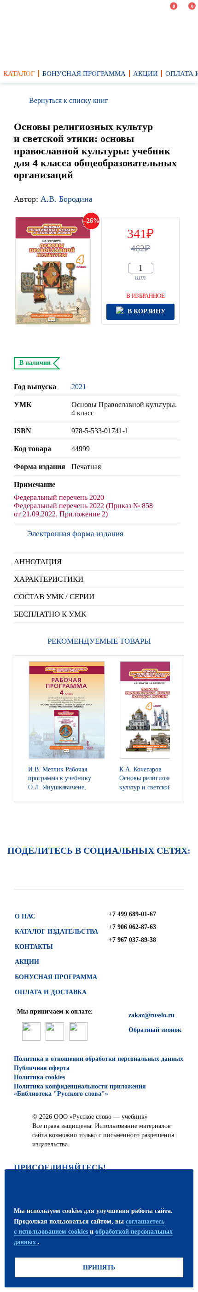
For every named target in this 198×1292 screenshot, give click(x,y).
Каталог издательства (56, 931)
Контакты (34, 946)
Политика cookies (39, 1077)
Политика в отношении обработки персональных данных (98, 1058)
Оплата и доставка (51, 992)
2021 (78, 387)
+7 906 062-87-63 (132, 927)
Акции (27, 961)
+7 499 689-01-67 (132, 914)
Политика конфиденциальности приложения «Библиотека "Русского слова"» (80, 1090)
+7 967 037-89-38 (132, 939)
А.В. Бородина (67, 199)
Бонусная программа (56, 977)
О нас (25, 916)
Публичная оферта (42, 1068)
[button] (174, 729)
